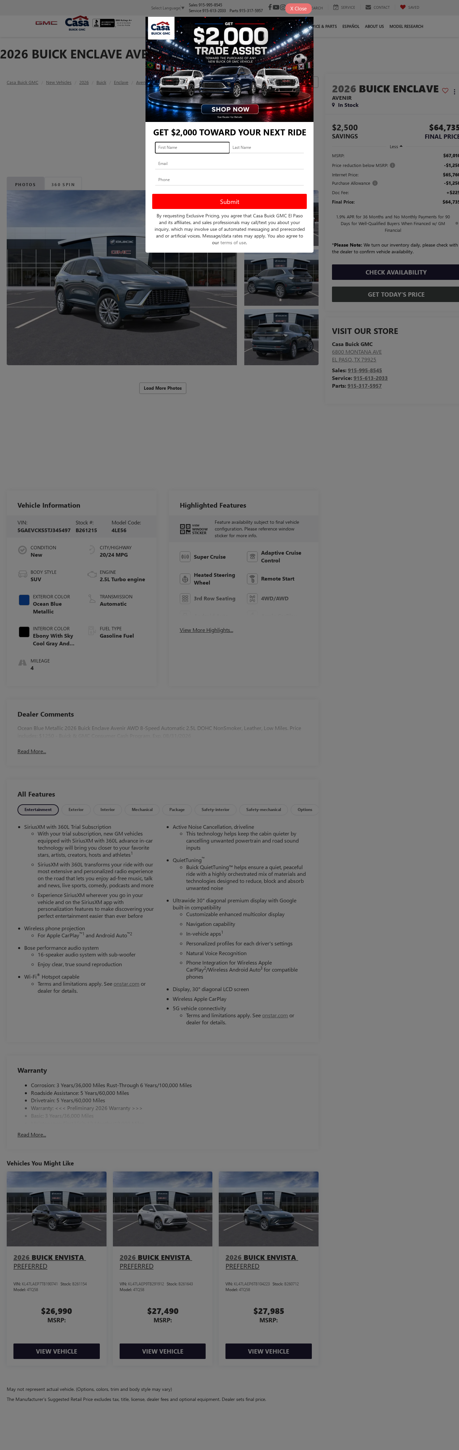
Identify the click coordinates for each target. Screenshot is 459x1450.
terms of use (233, 242)
